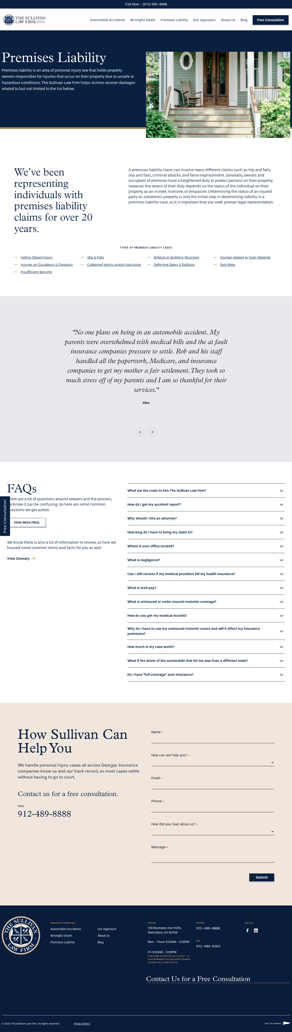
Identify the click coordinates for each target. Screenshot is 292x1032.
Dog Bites (227, 265)
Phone (164, 801)
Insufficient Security (36, 272)
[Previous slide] (140, 432)
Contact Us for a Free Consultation (198, 979)
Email (163, 778)
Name (163, 732)
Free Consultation (5, 516)
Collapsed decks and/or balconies (114, 265)
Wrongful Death (142, 20)
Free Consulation (270, 20)
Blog (244, 20)
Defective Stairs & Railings (174, 265)
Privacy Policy (82, 1023)
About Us (228, 20)
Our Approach (204, 20)
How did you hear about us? (181, 824)
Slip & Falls (95, 257)
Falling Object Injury (36, 257)
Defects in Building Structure (176, 257)
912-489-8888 (44, 814)
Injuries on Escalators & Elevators (47, 265)
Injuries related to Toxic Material (245, 257)
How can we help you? (176, 755)
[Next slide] (152, 432)
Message (166, 847)
